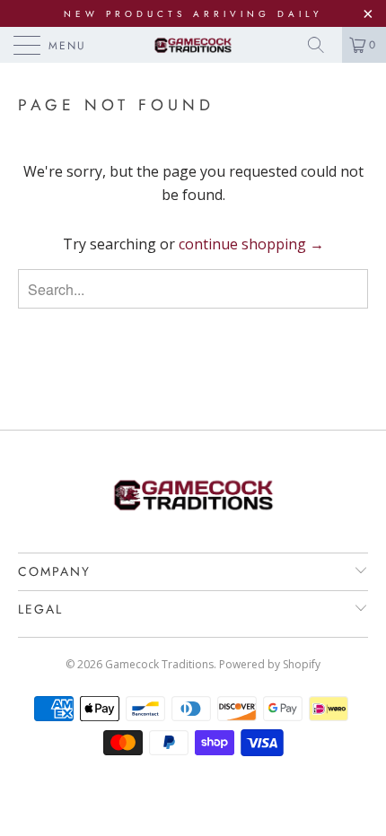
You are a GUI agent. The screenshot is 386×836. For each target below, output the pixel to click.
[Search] (322, 45)
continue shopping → (251, 244)
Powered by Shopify (269, 664)
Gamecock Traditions (159, 664)
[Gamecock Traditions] (193, 45)
